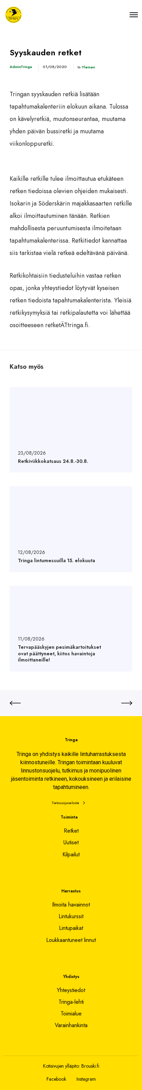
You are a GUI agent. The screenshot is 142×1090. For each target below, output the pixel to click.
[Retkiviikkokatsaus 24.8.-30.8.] (71, 429)
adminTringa (21, 66)
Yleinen (88, 67)
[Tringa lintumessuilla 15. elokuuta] (71, 529)
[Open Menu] (133, 14)
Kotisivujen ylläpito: (61, 1066)
